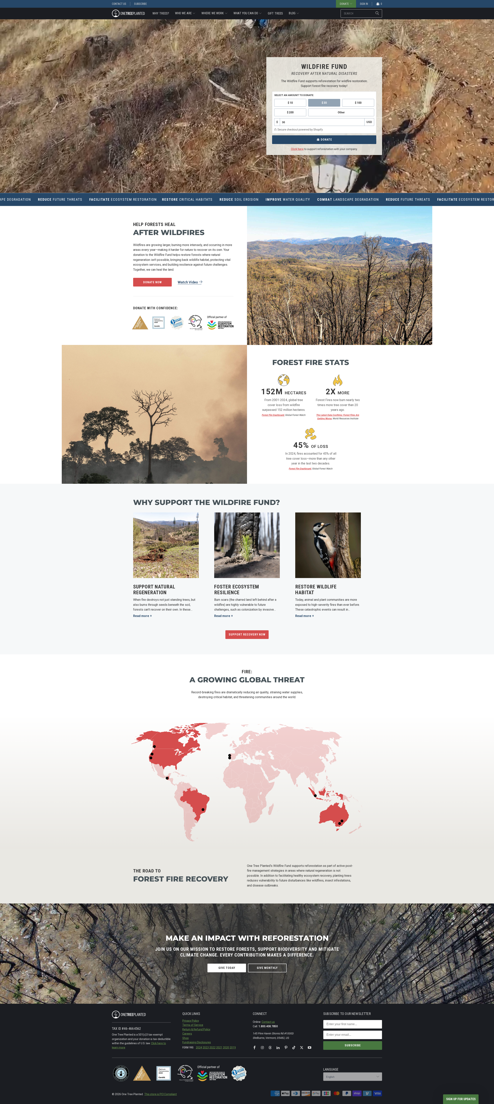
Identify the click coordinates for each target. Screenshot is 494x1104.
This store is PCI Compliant (160, 1094)
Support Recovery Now (247, 634)
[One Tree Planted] (128, 14)
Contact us (268, 1021)
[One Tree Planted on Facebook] (254, 1048)
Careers (187, 1033)
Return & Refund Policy (196, 1029)
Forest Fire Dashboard (273, 415)
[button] (185, 13)
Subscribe (140, 3)
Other (341, 112)
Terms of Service (192, 1024)
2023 (206, 1047)
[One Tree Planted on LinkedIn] (278, 1048)
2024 (199, 1047)
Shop (185, 1038)
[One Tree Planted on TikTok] (294, 1048)
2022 (212, 1047)
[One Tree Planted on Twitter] (301, 1048)
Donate (326, 139)
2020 (226, 1047)
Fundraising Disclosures (196, 1042)
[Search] (377, 13)
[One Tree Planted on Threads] (270, 1048)
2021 (219, 1047)
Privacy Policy (190, 1020)
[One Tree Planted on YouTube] (309, 1048)
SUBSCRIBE (353, 1045)
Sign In (364, 3)
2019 (233, 1047)
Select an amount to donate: (294, 95)
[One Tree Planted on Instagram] (262, 1048)
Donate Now (152, 282)
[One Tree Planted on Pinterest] (286, 1048)
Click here (297, 149)
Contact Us (119, 3)
